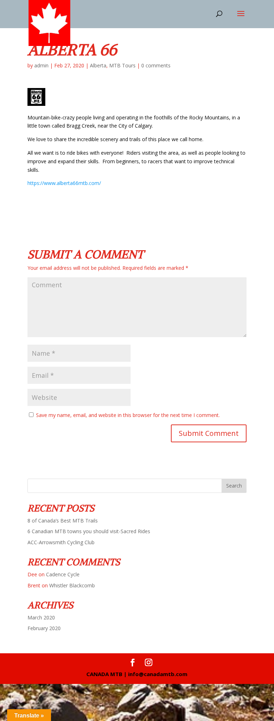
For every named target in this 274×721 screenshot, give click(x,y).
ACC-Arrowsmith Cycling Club (61, 542)
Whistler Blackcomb (72, 585)
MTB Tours (122, 65)
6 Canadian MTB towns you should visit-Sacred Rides (88, 531)
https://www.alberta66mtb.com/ (64, 183)
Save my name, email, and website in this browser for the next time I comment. (128, 415)
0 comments (156, 65)
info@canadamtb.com (157, 674)
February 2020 (44, 628)
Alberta (98, 65)
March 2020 (41, 617)
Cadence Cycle (63, 574)
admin (41, 65)
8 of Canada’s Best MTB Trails (62, 520)
